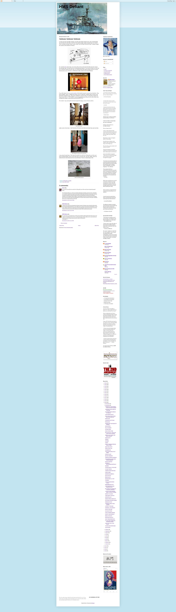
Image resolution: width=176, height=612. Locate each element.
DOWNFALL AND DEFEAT (110, 507)
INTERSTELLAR (108, 497)
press (66, 66)
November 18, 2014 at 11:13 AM (68, 200)
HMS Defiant (71, 6)
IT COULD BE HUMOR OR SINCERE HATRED (110, 521)
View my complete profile (107, 87)
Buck (63, 187)
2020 (105, 392)
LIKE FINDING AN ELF (109, 414)
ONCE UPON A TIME (109, 431)
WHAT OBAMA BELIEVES (110, 519)
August (106, 532)
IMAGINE (107, 465)
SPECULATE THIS (108, 448)
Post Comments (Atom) (68, 227)
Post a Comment (64, 223)
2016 (105, 399)
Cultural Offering (108, 271)
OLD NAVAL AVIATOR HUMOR (111, 500)
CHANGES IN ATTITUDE (109, 420)
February (107, 542)
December (107, 403)
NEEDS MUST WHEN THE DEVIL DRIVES (110, 436)
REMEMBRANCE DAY (109, 484)
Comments (107, 63)
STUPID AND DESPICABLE (110, 525)
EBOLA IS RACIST (108, 515)
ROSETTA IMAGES (108, 461)
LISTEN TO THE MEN (109, 506)
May (106, 537)
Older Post (97, 225)
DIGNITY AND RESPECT (110, 514)
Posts (106, 61)
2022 (105, 389)
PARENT (106, 439)
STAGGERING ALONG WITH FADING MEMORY (110, 460)
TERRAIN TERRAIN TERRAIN (111, 457)
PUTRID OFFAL (108, 429)
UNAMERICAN (108, 450)
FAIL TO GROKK (108, 427)
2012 (105, 547)
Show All (115, 274)
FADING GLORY (108, 454)
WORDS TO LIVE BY (109, 493)
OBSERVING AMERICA (109, 473)
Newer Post (61, 225)
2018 (105, 395)
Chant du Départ (108, 252)
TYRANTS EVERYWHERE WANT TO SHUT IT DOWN (110, 492)
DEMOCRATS (107, 437)
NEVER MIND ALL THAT (109, 478)
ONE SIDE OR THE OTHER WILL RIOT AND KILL (110, 417)
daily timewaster (108, 249)
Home (79, 225)
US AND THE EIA (108, 469)
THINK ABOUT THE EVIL (109, 495)
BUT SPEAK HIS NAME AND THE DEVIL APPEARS (110, 489)
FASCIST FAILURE (108, 509)
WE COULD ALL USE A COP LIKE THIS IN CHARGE (110, 433)
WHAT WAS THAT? (108, 446)
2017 (105, 397)
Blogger (93, 603)
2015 (105, 400)
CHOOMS (107, 480)
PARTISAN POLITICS (109, 517)
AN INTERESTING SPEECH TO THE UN (110, 412)
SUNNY (106, 442)
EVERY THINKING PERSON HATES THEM (110, 445)
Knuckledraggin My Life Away (110, 255)
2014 (105, 402)
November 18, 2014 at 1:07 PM (68, 210)
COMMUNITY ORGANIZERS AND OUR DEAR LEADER (110, 407)
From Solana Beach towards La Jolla (110, 283)
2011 (105, 549)
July (106, 534)
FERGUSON (107, 418)
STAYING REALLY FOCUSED (110, 467)
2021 (105, 391)
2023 (105, 387)
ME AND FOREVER (109, 455)
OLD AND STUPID (108, 511)
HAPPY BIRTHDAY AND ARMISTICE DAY (109, 487)
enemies (75, 93)
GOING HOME (108, 472)
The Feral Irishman (108, 258)
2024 (105, 386)
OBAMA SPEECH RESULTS (110, 498)
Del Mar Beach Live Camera (107, 279)
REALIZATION (107, 426)
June (106, 535)
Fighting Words (107, 73)
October (106, 529)
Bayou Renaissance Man (109, 268)
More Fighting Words (108, 74)
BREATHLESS (108, 477)
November (107, 405)
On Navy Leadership (108, 70)
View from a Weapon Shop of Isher (109, 280)
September (107, 531)
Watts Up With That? (108, 246)
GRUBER (107, 441)
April (106, 539)
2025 (105, 384)
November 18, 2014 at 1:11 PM (68, 220)
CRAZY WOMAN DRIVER (110, 512)
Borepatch (107, 261)
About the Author (107, 71)
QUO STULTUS (108, 475)
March (106, 540)
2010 (105, 550)
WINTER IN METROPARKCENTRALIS (110, 464)
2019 (105, 394)
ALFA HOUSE (107, 527)
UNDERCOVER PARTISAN (110, 470)
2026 (105, 383)
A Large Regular (108, 243)
